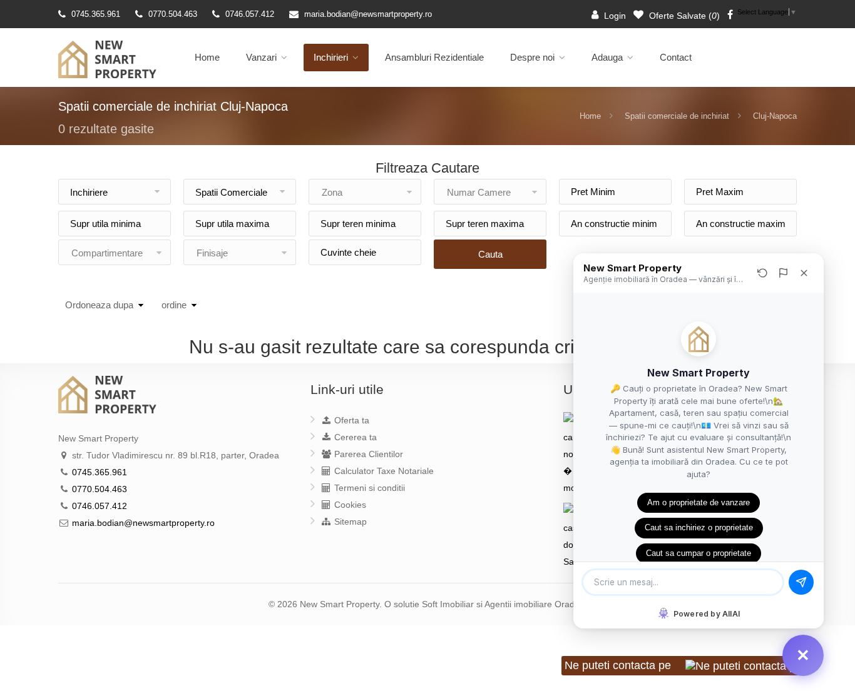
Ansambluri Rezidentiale (434, 57)
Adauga (607, 57)
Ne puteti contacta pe (619, 665)
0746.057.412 (249, 14)
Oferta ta (350, 420)
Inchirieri (331, 57)
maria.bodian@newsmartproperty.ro (368, 14)
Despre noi (532, 57)
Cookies (349, 505)
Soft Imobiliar (448, 604)
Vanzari (261, 57)
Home (207, 57)
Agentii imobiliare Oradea (534, 604)
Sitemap (349, 522)
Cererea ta (354, 437)
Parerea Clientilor (367, 454)
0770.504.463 (172, 14)
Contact (676, 57)
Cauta (490, 254)
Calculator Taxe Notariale (383, 471)
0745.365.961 (95, 14)
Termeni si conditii (368, 488)
